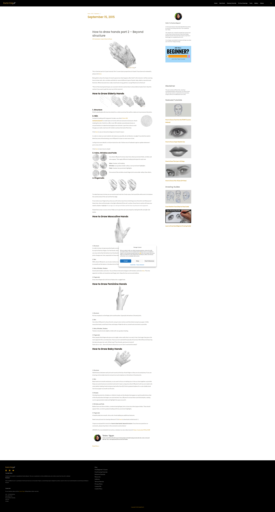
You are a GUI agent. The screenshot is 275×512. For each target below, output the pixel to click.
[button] (267, 3)
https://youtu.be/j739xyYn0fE (141, 430)
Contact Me (98, 486)
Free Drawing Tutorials (101, 472)
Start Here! (222, 3)
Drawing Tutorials (231, 3)
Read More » (95, 446)
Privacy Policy (98, 484)
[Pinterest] (6, 470)
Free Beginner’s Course (101, 469)
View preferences (149, 261)
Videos (262, 3)
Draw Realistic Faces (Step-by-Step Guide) (177, 206)
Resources (97, 477)
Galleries (97, 479)
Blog (96, 467)
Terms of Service (99, 481)
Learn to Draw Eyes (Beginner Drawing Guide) (178, 226)
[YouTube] (13, 470)
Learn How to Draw (106, 39)
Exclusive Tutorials (100, 474)
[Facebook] (9, 470)
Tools (251, 3)
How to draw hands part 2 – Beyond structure (117, 34)
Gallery (256, 3)
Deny (137, 261)
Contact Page (21, 491)
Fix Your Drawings (242, 3)
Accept (126, 261)
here (100, 74)
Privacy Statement (140, 264)
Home (215, 3)
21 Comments (96, 39)
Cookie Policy (133, 264)
